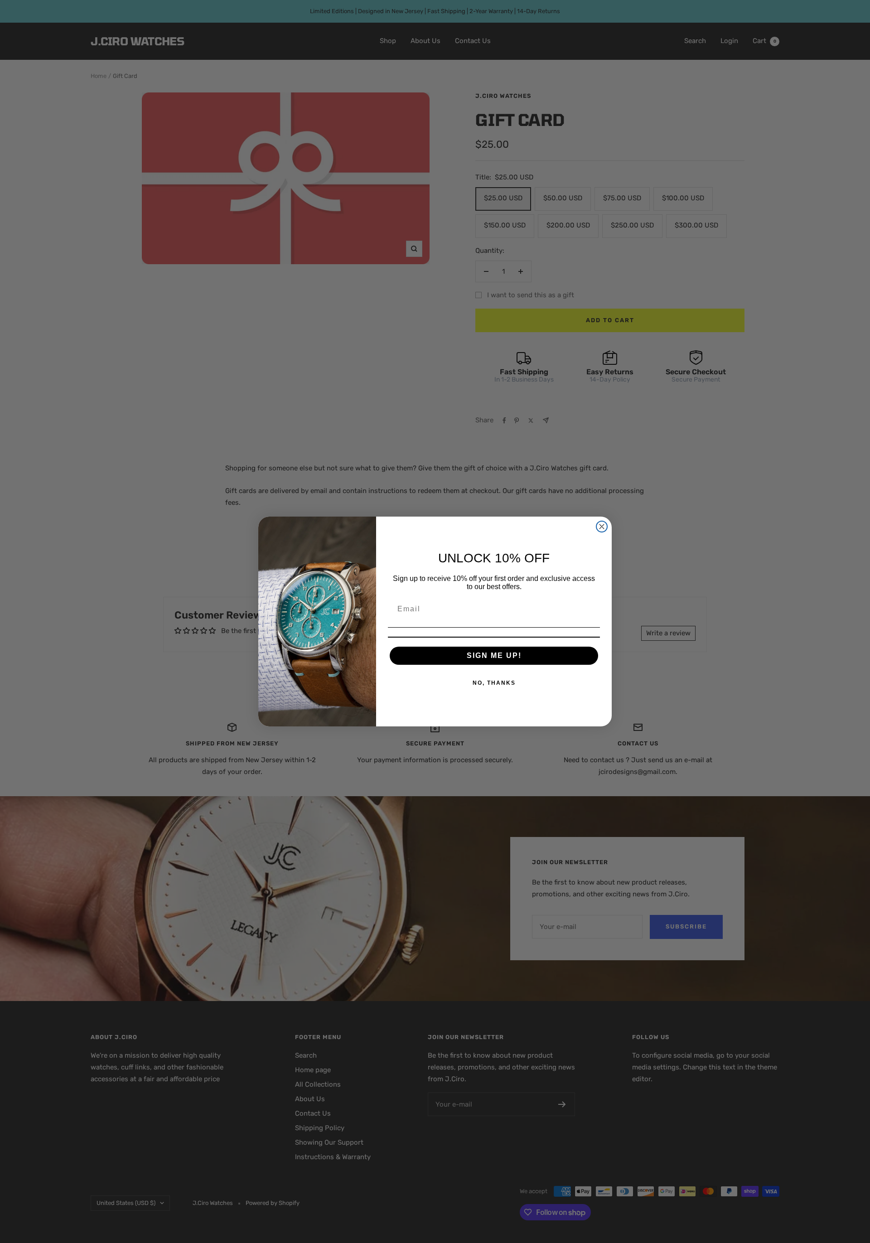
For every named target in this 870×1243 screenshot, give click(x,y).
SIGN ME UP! (494, 655)
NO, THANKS (494, 683)
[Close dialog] (601, 526)
